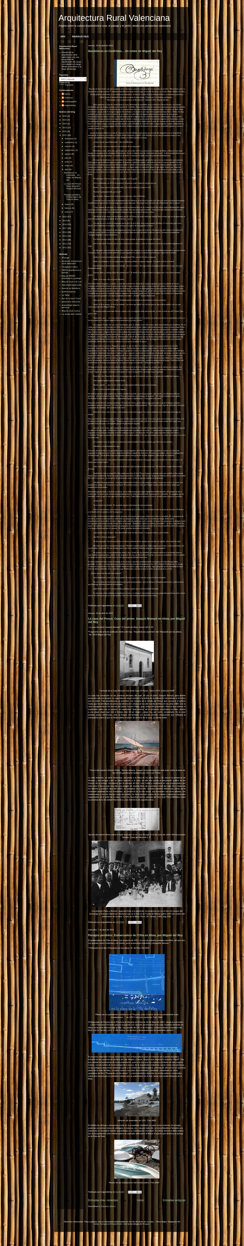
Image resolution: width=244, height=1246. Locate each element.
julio (67, 158)
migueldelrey (70, 105)
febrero (68, 208)
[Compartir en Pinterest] (140, 605)
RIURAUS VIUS (80, 36)
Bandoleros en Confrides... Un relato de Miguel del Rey (125, 51)
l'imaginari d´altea (70, 267)
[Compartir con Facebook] (137, 605)
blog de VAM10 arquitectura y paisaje (71, 277)
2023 (64, 127)
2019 (64, 220)
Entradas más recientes (103, 1200)
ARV (62, 36)
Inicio (140, 1200)
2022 (64, 131)
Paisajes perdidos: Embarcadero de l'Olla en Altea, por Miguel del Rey (135, 935)
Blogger (146, 1224)
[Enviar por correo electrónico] (129, 605)
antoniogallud (71, 101)
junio (67, 162)
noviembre (70, 142)
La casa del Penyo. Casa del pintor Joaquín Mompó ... (72, 187)
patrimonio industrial (71, 302)
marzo (68, 204)
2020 (64, 217)
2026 (64, 116)
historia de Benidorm (71, 288)
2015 (64, 236)
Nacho (67, 94)
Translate (69, 85)
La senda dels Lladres (71, 314)
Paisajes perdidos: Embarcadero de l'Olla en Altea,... (72, 197)
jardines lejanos (69, 291)
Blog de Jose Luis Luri (71, 281)
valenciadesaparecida (71, 285)
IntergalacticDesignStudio (111, 1224)
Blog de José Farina (71, 311)
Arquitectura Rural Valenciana (114, 18)
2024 (64, 123)
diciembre (69, 138)
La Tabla (65, 295)
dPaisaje (65, 258)
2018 (64, 224)
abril (67, 169)
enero (67, 212)
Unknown (69, 98)
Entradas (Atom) (108, 1206)
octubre (68, 146)
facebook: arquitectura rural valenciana (72, 262)
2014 (64, 240)
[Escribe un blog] (132, 605)
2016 (64, 232)
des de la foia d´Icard (71, 298)
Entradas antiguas (174, 1200)
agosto (68, 154)
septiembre (70, 150)
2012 (64, 247)
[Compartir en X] (134, 605)
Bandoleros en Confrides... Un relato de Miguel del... (72, 176)
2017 (64, 228)
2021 (64, 135)
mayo (67, 165)
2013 (64, 244)
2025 (64, 120)
